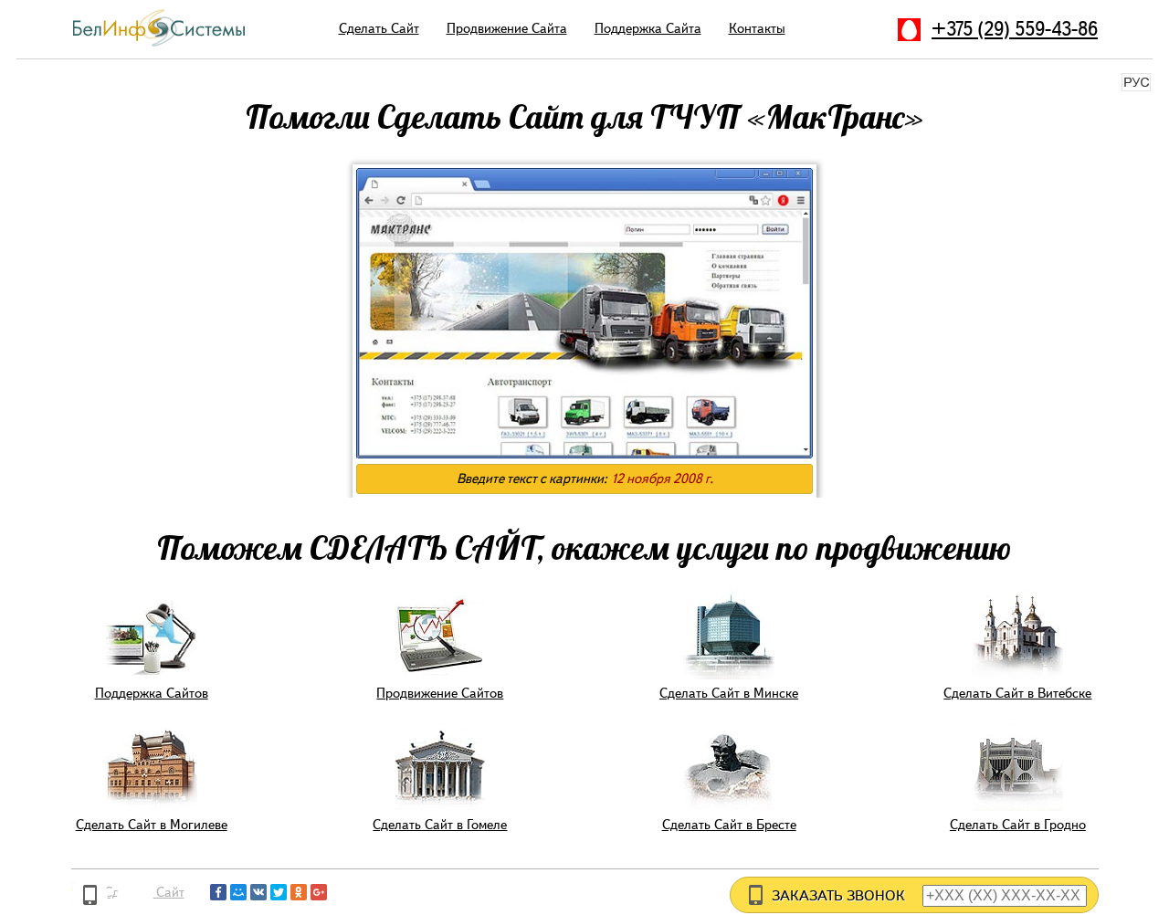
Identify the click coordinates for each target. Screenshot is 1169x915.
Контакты (757, 28)
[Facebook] (218, 892)
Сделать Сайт (379, 28)
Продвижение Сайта (507, 28)
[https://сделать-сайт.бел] (159, 44)
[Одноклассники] (298, 892)
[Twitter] (278, 892)
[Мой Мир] (238, 892)
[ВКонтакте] (258, 892)
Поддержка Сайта (648, 28)
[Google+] (319, 892)
